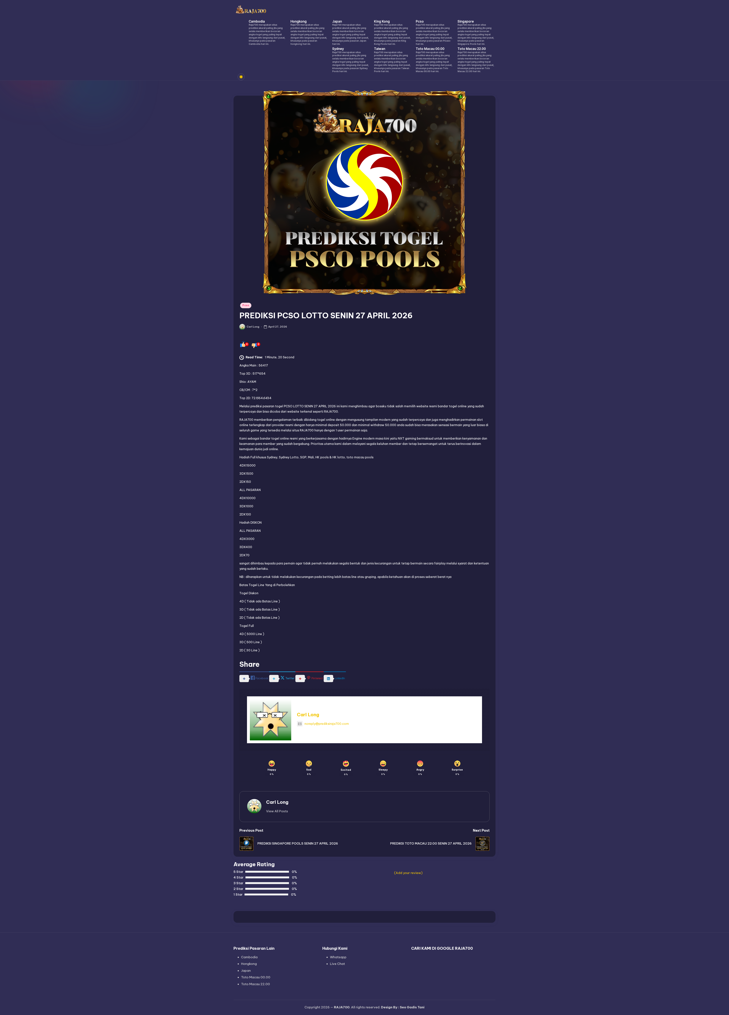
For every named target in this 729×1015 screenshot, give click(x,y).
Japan (246, 971)
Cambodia (249, 957)
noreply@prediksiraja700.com (327, 724)
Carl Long (308, 714)
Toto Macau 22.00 (255, 984)
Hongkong (249, 964)
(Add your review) (408, 873)
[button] (277, 811)
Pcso (245, 305)
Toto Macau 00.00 (255, 977)
